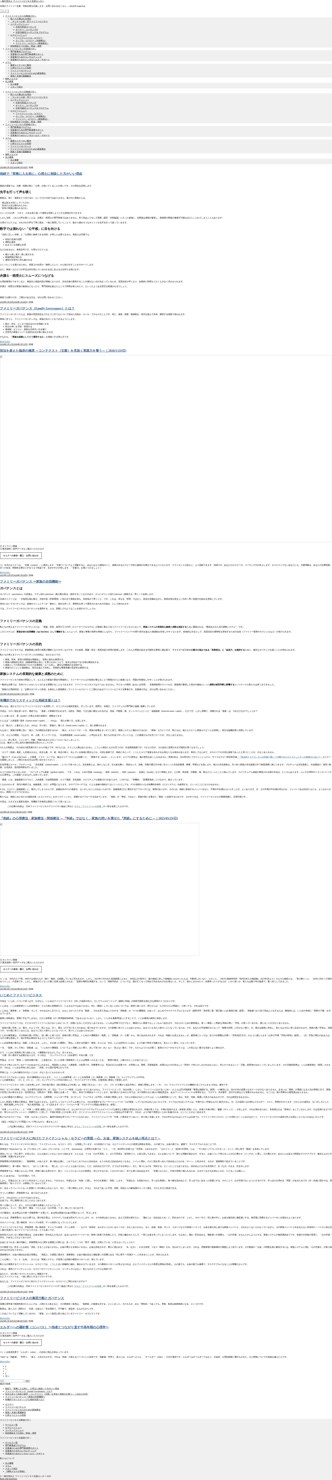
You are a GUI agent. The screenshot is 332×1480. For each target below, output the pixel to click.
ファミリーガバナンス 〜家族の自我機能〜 (30, 581)
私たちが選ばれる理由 (20, 19)
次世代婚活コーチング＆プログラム (32, 32)
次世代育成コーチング (26, 27)
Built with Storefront (8, 1479)
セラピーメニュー (18, 35)
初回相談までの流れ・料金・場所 (26, 46)
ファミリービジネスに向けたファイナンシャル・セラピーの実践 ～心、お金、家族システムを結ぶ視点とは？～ (80, 1138)
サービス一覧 (11, 1425)
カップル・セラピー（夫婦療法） (31, 40)
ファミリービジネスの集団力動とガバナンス (32, 1298)
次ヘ (7, 1376)
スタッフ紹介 (16, 87)
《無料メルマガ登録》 (15, 1471)
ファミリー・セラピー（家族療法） (32, 43)
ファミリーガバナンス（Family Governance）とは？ (37, 308)
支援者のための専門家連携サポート (27, 54)
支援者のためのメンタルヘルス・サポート (30, 60)
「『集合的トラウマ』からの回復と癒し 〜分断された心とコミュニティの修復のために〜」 (280, 757)
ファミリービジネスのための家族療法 (28, 73)
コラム (8, 62)
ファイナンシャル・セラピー (29, 38)
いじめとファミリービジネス (21, 995)
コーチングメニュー (19, 24)
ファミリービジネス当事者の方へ (20, 16)
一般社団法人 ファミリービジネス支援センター (22, 1)
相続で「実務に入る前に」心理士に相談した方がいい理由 (41, 173)
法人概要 (9, 81)
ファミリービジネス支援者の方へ (20, 49)
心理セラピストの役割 (20, 68)
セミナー (9, 1404)
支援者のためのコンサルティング (26, 57)
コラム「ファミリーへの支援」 (88, 806)
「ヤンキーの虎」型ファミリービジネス (29, 21)
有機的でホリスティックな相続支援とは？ (30, 700)
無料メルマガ (11, 79)
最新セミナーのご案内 (20, 65)
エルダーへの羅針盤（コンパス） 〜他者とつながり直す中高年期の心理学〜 (54, 1327)
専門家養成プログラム (20, 51)
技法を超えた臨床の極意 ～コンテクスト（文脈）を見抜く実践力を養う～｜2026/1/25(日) (63, 350)
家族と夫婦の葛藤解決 (20, 76)
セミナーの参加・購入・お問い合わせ (21, 555)
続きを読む (5, 342)
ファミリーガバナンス (20, 70)
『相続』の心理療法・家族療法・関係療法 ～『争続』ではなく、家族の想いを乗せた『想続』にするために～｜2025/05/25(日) (89, 818)
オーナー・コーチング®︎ (27, 30)
